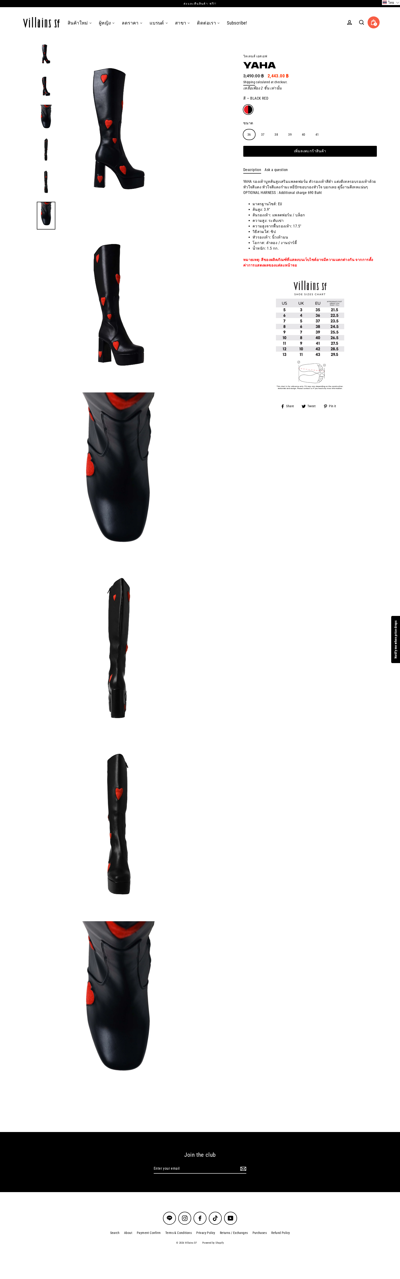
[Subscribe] (242, 1169)
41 (317, 134)
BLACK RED (248, 109)
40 (303, 134)
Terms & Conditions (178, 1233)
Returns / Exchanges (234, 1233)
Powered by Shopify (213, 1242)
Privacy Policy (205, 1233)
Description (252, 170)
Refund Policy (280, 1233)
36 (249, 134)
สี (255, 98)
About (128, 1233)
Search (114, 1233)
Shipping (249, 82)
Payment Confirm (149, 1233)
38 (276, 134)
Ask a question (276, 170)
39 (290, 134)
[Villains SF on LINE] (169, 1218)
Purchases (260, 1233)
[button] (391, 2)
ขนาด (248, 123)
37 (263, 134)
